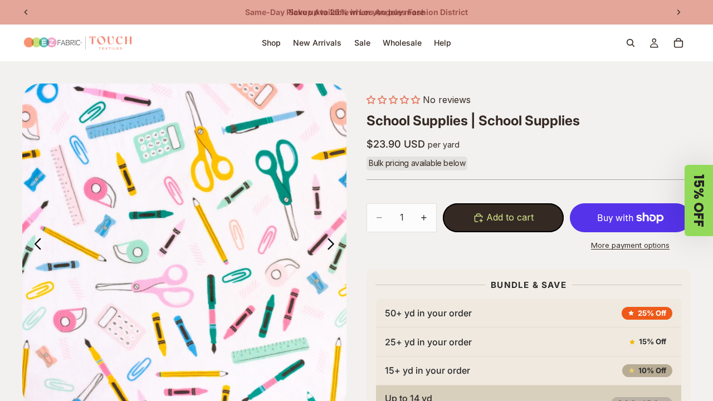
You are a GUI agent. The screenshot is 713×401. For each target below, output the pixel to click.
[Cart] (678, 43)
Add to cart (510, 217)
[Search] (630, 43)
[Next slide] (678, 12)
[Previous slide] (26, 12)
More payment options (630, 245)
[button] (393, 99)
